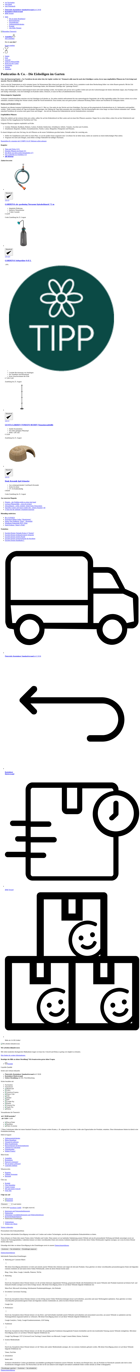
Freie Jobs (8, 1190)
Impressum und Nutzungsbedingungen (17, 1211)
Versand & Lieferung (12, 1142)
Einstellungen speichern (9, 1368)
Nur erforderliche (15, 1249)
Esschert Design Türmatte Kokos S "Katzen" (19, 533)
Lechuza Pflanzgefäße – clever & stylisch (18, 504)
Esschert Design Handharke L (14, 540)
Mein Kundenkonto (11, 1144)
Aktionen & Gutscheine (12, 1147)
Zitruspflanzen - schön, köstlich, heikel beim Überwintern (23, 506)
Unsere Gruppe (10, 1187)
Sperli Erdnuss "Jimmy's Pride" (15, 525)
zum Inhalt (8, 4)
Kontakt (11, 26)
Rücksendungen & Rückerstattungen (17, 1146)
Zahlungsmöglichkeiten (16, 24)
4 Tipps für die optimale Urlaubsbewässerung (19, 509)
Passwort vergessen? (11, 1162)
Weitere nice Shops (11, 1224)
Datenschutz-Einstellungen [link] (13, 1218)
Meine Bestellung (10, 1140)
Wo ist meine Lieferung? (13, 1164)
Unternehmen (9, 1222)
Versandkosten (13, 22)
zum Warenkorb (10, 6)
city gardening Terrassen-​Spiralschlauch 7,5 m (29, 204)
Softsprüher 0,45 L (18, 260)
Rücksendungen (14, 20)
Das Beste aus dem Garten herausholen (19, 153)
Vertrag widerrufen (7, 1227)
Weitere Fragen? (10, 1151)
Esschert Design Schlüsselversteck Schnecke (19, 535)
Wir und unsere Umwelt (12, 1189)
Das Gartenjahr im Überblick (16, 154)
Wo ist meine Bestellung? (17, 19)
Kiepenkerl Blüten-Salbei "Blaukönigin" (18, 519)
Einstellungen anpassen (29, 1249)
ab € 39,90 (23, 10)
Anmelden (8, 1158)
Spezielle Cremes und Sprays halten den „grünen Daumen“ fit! (25, 508)
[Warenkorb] (72, 52)
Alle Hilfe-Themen (15, 28)
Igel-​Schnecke (17, 481)
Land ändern (17, 1204)
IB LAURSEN (10, 518)
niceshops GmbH (15, 1208)
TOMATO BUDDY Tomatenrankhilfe (29, 425)
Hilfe (6, 17)
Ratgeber (8, 1172)
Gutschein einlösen (11, 1165)
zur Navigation (10, 2)
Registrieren (9, 1160)
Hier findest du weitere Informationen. (13, 1055)
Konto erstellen (10, 45)
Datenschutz (9, 1213)
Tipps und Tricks (12, 149)
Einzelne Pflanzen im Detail (15, 151)
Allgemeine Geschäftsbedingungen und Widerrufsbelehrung (24, 1215)
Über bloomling (10, 1185)
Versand (9, 13)
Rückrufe (8, 1176)
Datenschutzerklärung (62, 1245)
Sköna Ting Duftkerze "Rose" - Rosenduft (18, 521)
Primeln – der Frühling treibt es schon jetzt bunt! (20, 502)
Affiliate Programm (11, 1174)
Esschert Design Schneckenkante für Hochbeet (20, 538)
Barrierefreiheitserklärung (13, 1217)
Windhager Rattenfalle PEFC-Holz (16, 523)
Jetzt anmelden (9, 38)
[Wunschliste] (6, 49)
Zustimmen (5, 1249)
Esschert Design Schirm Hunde (15, 537)
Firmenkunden (9, 1149)
